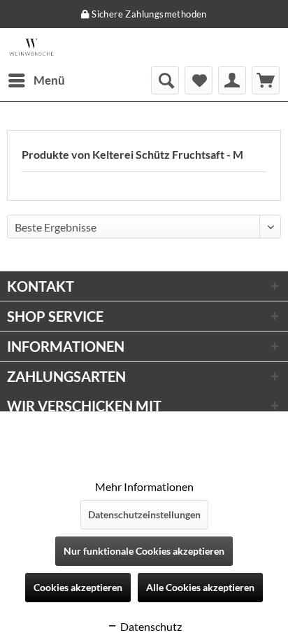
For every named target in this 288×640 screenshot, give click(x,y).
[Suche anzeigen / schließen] (165, 80)
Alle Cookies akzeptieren (200, 587)
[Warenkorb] (266, 80)
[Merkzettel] (199, 80)
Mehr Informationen (144, 486)
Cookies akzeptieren (78, 587)
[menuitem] (36, 80)
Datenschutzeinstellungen (144, 514)
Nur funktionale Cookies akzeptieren (144, 551)
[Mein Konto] (232, 80)
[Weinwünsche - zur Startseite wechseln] (31, 47)
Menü (49, 80)
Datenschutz (150, 626)
